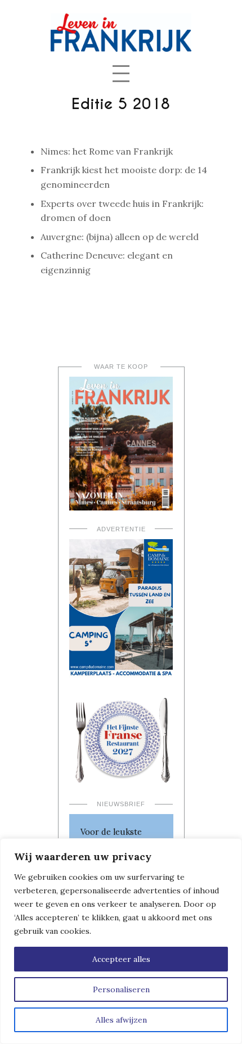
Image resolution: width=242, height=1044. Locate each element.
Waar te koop (121, 366)
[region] (121, 941)
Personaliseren (121, 989)
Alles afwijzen (121, 1020)
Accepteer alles (121, 959)
